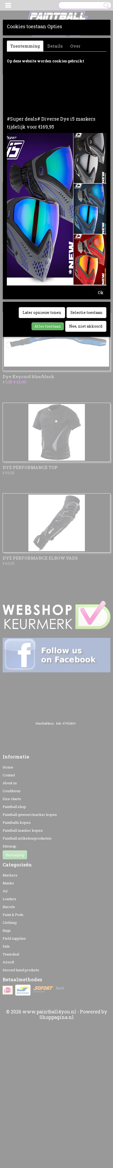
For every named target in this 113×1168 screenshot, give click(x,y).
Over (75, 46)
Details (55, 46)
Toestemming (25, 46)
